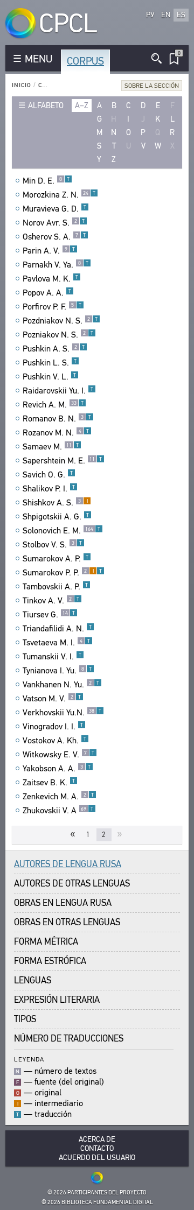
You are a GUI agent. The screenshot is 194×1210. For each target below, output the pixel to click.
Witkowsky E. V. (58, 754)
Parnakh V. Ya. (55, 265)
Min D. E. (46, 181)
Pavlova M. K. (50, 279)
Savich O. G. (48, 475)
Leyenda (29, 1059)
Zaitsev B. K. (49, 782)
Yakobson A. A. (57, 768)
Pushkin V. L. (49, 377)
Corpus (85, 61)
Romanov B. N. (57, 419)
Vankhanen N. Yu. (61, 685)
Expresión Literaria (57, 999)
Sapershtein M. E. (62, 461)
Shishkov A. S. (55, 503)
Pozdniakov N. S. (60, 321)
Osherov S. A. (54, 237)
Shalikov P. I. (49, 489)
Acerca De (97, 1139)
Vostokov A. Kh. (54, 740)
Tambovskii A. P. (55, 587)
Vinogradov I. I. (53, 726)
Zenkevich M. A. (58, 796)
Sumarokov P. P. (62, 573)
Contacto (97, 1148)
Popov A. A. (47, 293)
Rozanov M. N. (56, 433)
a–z (81, 105)
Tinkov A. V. (51, 601)
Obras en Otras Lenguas (67, 922)
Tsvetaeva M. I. (56, 643)
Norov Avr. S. (54, 223)
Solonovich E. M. (61, 531)
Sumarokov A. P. (55, 559)
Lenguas (32, 980)
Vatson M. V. (52, 699)
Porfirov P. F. (52, 307)
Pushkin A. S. (54, 349)
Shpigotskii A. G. (56, 517)
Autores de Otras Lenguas (72, 883)
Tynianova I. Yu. (57, 671)
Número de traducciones (68, 1038)
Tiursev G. (49, 615)
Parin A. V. (49, 251)
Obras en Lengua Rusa (63, 903)
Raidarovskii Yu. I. (58, 391)
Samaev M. (51, 447)
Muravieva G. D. (54, 209)
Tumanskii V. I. (52, 657)
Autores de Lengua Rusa (67, 864)
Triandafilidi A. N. (57, 629)
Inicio (21, 85)
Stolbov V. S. (52, 545)
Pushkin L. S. (50, 363)
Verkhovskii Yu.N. (62, 712)
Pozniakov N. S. (58, 335)
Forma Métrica (46, 941)
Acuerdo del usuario (97, 1157)
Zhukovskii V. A (58, 810)
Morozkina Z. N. (59, 195)
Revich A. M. (53, 405)
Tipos (25, 1019)
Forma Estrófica (50, 961)
